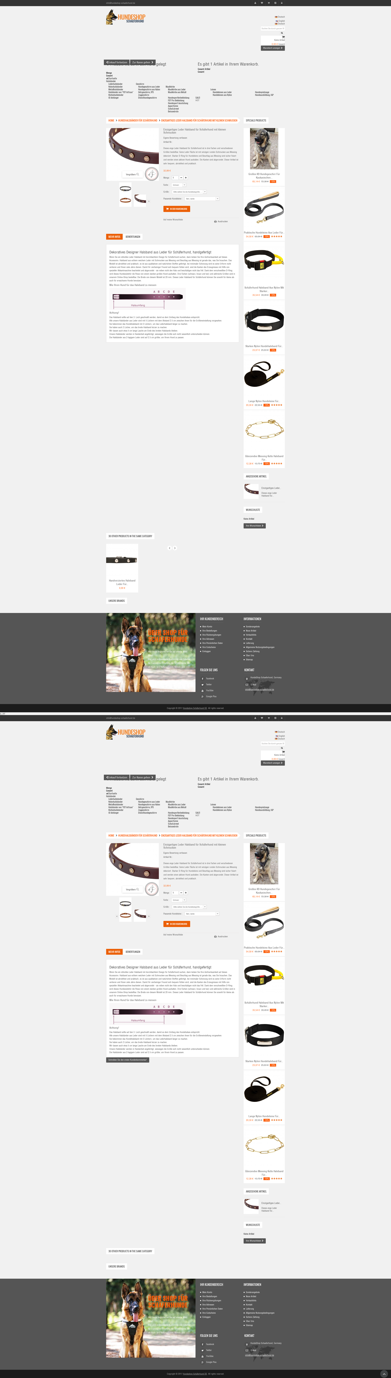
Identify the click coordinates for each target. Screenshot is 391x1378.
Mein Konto (207, 626)
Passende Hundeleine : (173, 198)
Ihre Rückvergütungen (211, 634)
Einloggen (206, 651)
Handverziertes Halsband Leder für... (122, 582)
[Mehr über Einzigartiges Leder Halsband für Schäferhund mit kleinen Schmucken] (251, 491)
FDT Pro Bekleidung (176, 100)
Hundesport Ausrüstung (178, 103)
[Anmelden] (282, 3)
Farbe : (166, 185)
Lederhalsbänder (115, 83)
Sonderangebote (253, 626)
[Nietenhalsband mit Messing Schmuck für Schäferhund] (125, 188)
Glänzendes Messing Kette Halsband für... (264, 457)
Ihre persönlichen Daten (212, 643)
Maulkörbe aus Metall (177, 92)
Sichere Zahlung (252, 651)
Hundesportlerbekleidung (178, 97)
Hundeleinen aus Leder (222, 92)
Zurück (116, 201)
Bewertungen (133, 237)
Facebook (210, 678)
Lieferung (250, 643)
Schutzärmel (173, 108)
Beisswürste (173, 111)
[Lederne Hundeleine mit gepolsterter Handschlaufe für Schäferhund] (264, 207)
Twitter (209, 684)
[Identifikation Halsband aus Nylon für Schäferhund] (264, 320)
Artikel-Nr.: (168, 142)
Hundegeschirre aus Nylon (149, 89)
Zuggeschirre (143, 94)
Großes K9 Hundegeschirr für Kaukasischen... (264, 175)
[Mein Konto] (255, 3)
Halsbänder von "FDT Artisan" (120, 92)
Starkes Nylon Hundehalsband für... (264, 346)
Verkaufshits (251, 634)
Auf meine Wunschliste (173, 219)
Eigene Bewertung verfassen (175, 137)
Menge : (166, 177)
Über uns (250, 655)
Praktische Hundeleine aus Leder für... (264, 232)
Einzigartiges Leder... (271, 487)
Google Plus (211, 696)
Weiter (148, 201)
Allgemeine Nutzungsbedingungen (260, 647)
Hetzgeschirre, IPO (146, 92)
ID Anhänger (113, 97)
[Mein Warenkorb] (268, 3)
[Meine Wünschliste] (262, 3)
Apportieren (173, 105)
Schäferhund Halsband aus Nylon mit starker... (264, 289)
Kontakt (249, 639)
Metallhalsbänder (115, 89)
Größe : (166, 191)
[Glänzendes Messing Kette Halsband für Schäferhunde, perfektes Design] (264, 430)
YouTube (209, 690)
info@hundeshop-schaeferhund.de (259, 689)
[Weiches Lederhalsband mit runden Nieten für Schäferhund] (122, 559)
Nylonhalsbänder (115, 86)
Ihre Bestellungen (209, 630)
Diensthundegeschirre (147, 97)
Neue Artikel (251, 630)
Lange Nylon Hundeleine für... (264, 401)
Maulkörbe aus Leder (177, 89)
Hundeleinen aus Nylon (222, 94)
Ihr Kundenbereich (211, 619)
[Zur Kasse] (275, 3)
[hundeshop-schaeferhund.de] (134, 17)
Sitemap (249, 659)
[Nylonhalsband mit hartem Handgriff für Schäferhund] (264, 262)
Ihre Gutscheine (209, 647)
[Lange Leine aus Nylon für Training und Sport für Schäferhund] (264, 375)
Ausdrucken (223, 221)
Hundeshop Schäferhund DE (195, 708)
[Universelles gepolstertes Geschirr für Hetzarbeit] (264, 148)
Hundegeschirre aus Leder (149, 86)
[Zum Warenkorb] (283, 37)
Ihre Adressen (208, 639)
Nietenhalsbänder (115, 94)
